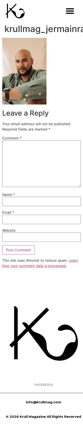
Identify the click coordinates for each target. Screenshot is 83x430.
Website (8, 230)
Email (8, 212)
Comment (11, 138)
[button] (70, 11)
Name (8, 194)
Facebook (43, 384)
